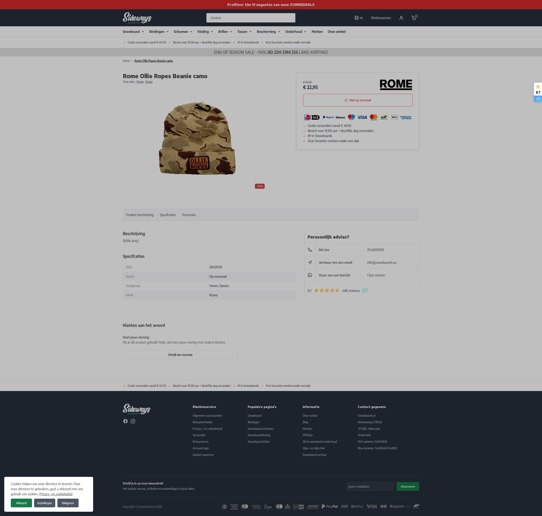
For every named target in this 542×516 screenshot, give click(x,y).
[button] (271, 258)
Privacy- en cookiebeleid (55, 494)
